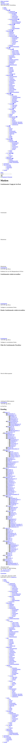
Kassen (10, 84)
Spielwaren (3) (8, 559)
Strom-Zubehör (12, 89)
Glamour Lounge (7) (15, 456)
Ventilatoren (12, 83)
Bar (10, 127)
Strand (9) (10, 552)
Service (11, 128)
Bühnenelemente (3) (12, 467)
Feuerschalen (15, 41)
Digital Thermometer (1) (13, 564)
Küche (10, 137)
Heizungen (11, 81)
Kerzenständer (15, 37)
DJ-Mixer (14, 14)
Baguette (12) (13, 513)
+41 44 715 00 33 (7, 569)
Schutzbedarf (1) (8, 560)
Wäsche (11, 114)
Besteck (11, 109)
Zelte (7, 66)
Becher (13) (13, 520)
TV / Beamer (9, 153)
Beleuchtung (9, 31)
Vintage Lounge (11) (15, 455)
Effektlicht (11, 32)
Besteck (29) (10, 511)
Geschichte (8, 166)
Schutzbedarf (9, 158)
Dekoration (8, 139)
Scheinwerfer (12, 34)
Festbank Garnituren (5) (13, 461)
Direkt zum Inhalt (5, 1)
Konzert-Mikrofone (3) (15, 424)
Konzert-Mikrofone (16, 21)
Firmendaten (9, 167)
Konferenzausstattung (14, 92)
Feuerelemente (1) (12, 438)
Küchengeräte (12, 131)
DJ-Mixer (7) (13, 416)
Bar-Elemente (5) (11, 463)
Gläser (10, 94)
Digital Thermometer (14, 162)
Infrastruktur (9, 75)
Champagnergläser (16, 97)
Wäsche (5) (10, 516)
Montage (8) (10, 447)
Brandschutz (12, 85)
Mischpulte (14, 20)
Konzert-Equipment (13, 19)
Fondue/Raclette (13, 132)
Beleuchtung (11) (9, 433)
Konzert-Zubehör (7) (15, 425)
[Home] (3, 2)
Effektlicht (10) (11, 434)
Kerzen (13, 44)
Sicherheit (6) (11, 489)
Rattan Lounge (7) (14, 454)
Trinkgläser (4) (13, 500)
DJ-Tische (11, 63)
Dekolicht (11, 33)
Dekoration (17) (8, 541)
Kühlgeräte (11, 133)
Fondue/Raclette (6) (12, 534)
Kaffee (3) (10, 517)
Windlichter (14, 38)
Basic (13, 113)
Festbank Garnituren (13, 59)
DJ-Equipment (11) (12, 415)
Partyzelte (11, 70)
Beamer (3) (10, 558)
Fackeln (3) (13, 442)
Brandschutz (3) (11, 487)
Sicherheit (11, 87)
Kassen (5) (10, 486)
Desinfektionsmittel (13, 161)
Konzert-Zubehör (16, 23)
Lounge (11, 49)
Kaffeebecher (15, 124)
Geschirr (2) (10, 506)
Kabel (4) (12, 429)
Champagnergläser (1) (15, 499)
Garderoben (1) (11, 481)
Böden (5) (10, 474)
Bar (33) (9, 529)
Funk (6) (12, 428)
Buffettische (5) (11, 464)
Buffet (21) (10, 532)
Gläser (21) (10, 497)
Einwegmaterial (12, 116)
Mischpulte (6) (13, 422)
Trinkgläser (14, 98)
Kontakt (5, 170)
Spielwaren (8, 157)
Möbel (7, 47)
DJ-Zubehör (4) (14, 420)
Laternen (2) (13, 444)
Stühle (10, 58)
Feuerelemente (12, 36)
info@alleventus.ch (5, 571)
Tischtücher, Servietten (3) (16, 524)
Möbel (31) (7, 450)
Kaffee (10, 115)
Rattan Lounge (15, 51)
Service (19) (10, 530)
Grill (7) (9, 537)
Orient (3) (10, 554)
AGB (7, 168)
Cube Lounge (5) (14, 452)
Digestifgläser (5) (14, 503)
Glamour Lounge (16, 54)
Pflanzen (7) (10, 542)
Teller (13, 119)
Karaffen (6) (13, 504)
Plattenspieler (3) (14, 418)
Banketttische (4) (11, 459)
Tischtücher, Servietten (17, 122)
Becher (13, 118)
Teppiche (11, 77)
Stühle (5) (10, 460)
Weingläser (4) (13, 498)
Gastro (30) (7, 528)
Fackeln (14, 40)
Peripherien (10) (11, 431)
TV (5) (9, 556)
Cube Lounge (15, 50)
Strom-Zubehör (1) (12, 491)
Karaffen (14, 102)
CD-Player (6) (13, 417)
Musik (7, 10)
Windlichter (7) (13, 441)
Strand (10, 150)
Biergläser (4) (13, 502)
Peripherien (11, 29)
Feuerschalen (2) (14, 443)
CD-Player (14, 15)
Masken (11, 159)
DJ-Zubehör (15, 18)
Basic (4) (12, 515)
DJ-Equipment (12, 12)
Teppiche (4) (10, 480)
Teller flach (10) (14, 507)
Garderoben (12, 79)
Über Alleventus (7, 165)
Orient (10, 152)
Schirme (11, 67)
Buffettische (12, 62)
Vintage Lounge (15, 53)
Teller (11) (12, 521)
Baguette (14, 111)
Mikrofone (11, 24)
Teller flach (14, 105)
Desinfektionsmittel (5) (13, 563)
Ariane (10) (13, 512)
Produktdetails (4, 267)
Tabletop (8, 93)
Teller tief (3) (13, 508)
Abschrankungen (13, 76)
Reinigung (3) (11, 493)
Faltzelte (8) (10, 471)
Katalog (5, 8)
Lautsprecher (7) (11, 413)
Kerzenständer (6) (14, 439)
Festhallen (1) (11, 473)
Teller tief (14, 106)
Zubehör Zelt (12, 74)
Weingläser (14, 96)
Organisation (6, 163)
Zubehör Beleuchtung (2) (13, 448)
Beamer (11, 155)
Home (4, 7)
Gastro (7, 126)
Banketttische (12, 57)
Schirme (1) (10, 469)
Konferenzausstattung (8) (13, 494)
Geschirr (11, 103)
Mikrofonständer (16, 28)
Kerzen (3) (12, 446)
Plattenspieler (15, 16)
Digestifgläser (15, 101)
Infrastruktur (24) (8, 477)
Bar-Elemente (12, 60)
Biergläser (14, 100)
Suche (2, 174)
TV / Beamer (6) (8, 555)
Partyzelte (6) (11, 472)
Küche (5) (10, 539)
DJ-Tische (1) (11, 465)
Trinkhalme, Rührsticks (17, 123)
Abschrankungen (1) (12, 478)
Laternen (14, 42)
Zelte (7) (7, 468)
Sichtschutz (11, 88)
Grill (10, 135)
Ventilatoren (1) (11, 485)
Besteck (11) (13, 523)
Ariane (13, 110)
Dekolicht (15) (11, 435)
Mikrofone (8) (11, 426)
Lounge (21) (10, 451)
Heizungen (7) (11, 484)
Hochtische (11, 55)
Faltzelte (11, 68)
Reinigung (11, 90)
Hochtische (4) (11, 457)
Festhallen (11, 71)
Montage (11, 45)
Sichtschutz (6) (11, 490)
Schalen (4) (13, 510)
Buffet (10, 129)
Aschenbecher (12, 80)
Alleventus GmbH (5, 3)
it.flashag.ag (13, 577)
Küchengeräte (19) (12, 533)
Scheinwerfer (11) (12, 437)
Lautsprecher (12, 11)
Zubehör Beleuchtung (14, 46)
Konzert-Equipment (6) (13, 421)
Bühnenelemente (13, 64)
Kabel (13, 27)
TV (10, 154)
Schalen (14, 107)
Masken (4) (10, 562)
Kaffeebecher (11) (14, 526)
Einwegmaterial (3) (12, 519)
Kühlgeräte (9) (11, 536)
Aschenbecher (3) (12, 482)
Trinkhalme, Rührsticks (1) (16, 525)
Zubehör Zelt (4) (11, 476)
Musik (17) (7, 412)
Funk (13, 25)
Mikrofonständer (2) (15, 430)
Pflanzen (11, 140)
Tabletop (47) (8, 495)
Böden (10, 72)
